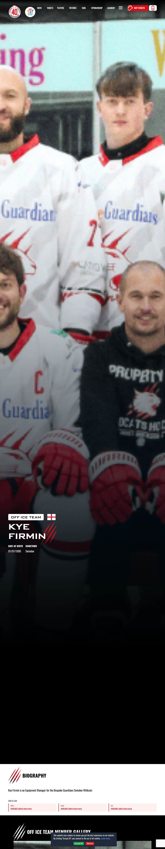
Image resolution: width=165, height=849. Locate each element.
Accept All (79, 843)
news (39, 8)
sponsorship (96, 8)
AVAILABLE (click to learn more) (21, 808)
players (60, 8)
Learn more (105, 838)
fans (84, 8)
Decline (90, 843)
